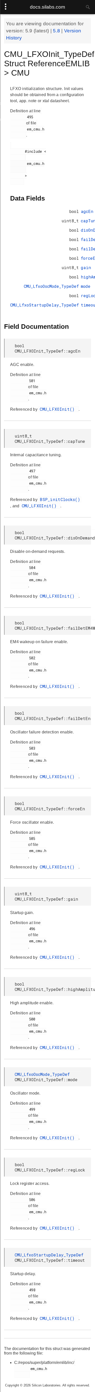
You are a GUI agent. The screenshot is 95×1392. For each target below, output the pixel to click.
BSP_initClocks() (60, 499)
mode (85, 286)
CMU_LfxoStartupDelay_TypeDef (44, 305)
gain (86, 267)
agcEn (87, 211)
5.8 (57, 30)
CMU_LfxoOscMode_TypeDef (51, 286)
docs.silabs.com (47, 7)
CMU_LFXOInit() (58, 409)
